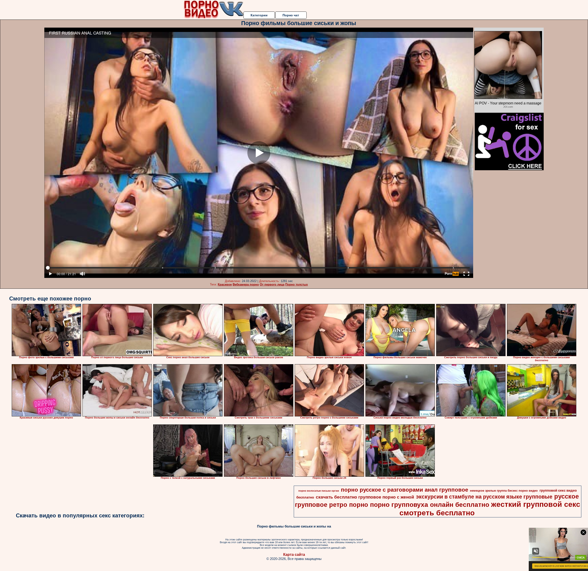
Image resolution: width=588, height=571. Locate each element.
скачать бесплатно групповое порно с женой (365, 497)
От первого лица (272, 284)
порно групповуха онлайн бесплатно (429, 504)
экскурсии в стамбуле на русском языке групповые (484, 497)
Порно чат (291, 15)
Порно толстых (296, 284)
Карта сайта (294, 555)
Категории (259, 15)
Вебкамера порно (246, 284)
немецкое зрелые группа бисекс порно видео (504, 490)
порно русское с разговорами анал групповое (404, 490)
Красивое (225, 284)
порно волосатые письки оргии (318, 490)
